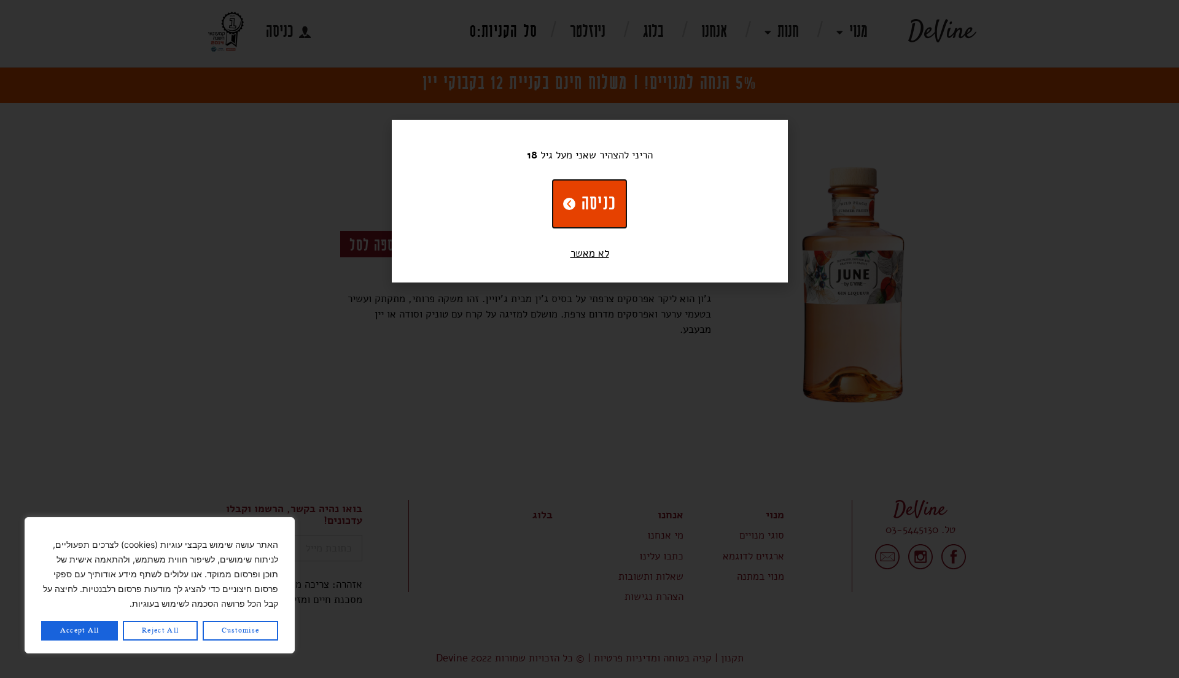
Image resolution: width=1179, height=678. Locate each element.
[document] (589, 339)
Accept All (79, 630)
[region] (160, 585)
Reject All (160, 630)
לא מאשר (589, 253)
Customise (241, 630)
